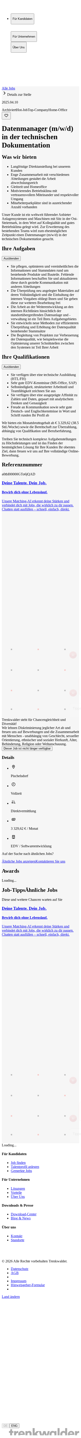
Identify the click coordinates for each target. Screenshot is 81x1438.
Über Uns (19, 64)
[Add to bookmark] (6, 115)
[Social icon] (6, 1253)
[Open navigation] (3, 85)
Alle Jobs (8, 88)
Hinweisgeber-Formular (28, 1285)
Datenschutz (19, 1269)
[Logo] (18, 8)
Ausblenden (11, 258)
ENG (14, 1425)
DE (6, 1425)
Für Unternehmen (24, 59)
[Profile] (5, 79)
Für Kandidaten (22, 55)
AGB (15, 1273)
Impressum (18, 1281)
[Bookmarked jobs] (4, 74)
